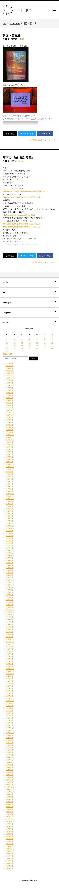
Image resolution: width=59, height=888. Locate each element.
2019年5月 (9, 481)
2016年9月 (9, 558)
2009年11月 (10, 760)
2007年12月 (10, 816)
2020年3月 (9, 457)
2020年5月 (9, 452)
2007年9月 (9, 824)
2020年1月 (9, 462)
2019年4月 (9, 484)
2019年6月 (9, 479)
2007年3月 (9, 839)
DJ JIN (22, 39)
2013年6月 (9, 654)
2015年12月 (10, 580)
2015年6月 (9, 595)
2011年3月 (9, 720)
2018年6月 (9, 508)
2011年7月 (9, 710)
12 (31, 23)
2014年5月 (9, 627)
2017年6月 (9, 536)
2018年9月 (9, 501)
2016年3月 (9, 572)
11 (14, 342)
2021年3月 (9, 427)
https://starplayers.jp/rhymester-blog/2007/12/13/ (21, 224)
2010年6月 (9, 743)
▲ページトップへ (50, 140)
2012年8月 (9, 678)
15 (45, 342)
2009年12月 (10, 757)
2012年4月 (9, 688)
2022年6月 (9, 395)
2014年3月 (9, 632)
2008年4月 (9, 807)
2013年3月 (9, 661)
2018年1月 (9, 521)
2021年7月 (9, 420)
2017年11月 (10, 526)
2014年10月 (10, 614)
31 (7, 351)
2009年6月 (9, 772)
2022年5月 (9, 398)
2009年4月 (9, 777)
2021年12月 (10, 410)
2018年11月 (10, 496)
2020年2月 (9, 459)
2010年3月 (9, 750)
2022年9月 (9, 388)
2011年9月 (9, 706)
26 (22, 348)
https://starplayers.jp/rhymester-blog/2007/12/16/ (21, 227)
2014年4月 (9, 629)
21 (37, 345)
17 (7, 345)
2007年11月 (10, 819)
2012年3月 (9, 691)
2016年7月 (9, 563)
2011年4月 (9, 718)
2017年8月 (9, 533)
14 (37, 342)
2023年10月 (10, 378)
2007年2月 (9, 841)
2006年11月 (10, 848)
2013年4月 (9, 659)
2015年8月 (9, 590)
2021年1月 (9, 432)
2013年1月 (9, 666)
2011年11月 (10, 701)
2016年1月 (9, 577)
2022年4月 (9, 400)
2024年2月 (9, 368)
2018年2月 (9, 518)
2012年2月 (9, 693)
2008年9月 (9, 794)
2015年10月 (10, 585)
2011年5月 (9, 715)
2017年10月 (10, 528)
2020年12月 (10, 435)
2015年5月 (9, 597)
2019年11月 (10, 467)
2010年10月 (10, 733)
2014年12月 (10, 609)
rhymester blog (15, 23)
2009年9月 (9, 765)
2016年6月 (9, 565)
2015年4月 (9, 600)
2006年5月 (9, 863)
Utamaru (21, 161)
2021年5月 (9, 422)
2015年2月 (9, 605)
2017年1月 (9, 548)
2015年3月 (9, 602)
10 (7, 342)
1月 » (10, 354)
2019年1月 (9, 491)
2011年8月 (9, 708)
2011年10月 (10, 703)
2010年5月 (9, 745)
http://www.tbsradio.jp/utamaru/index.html (19, 215)
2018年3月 (9, 516)
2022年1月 (9, 407)
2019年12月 (10, 464)
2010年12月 (10, 728)
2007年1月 (9, 844)
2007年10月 (10, 821)
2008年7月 (9, 799)
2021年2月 (9, 430)
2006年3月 (9, 868)
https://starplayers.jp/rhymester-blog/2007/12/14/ (21, 197)
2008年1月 (9, 814)
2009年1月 (9, 784)
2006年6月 (9, 861)
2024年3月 (9, 366)
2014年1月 (9, 637)
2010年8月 (9, 738)
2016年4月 (9, 570)
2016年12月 (10, 550)
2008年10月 (10, 792)
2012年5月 (9, 686)
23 (52, 345)
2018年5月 (9, 511)
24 (7, 348)
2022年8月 (9, 390)
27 (29, 348)
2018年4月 (9, 513)
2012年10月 (10, 674)
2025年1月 (9, 363)
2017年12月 (10, 523)
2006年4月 (9, 866)
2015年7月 (9, 592)
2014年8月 (9, 619)
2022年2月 (9, 405)
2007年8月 (9, 826)
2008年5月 (9, 804)
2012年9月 (9, 676)
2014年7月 (9, 622)
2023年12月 (10, 373)
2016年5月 (9, 568)
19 (22, 345)
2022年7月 (9, 393)
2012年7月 (9, 681)
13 (29, 342)
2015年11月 (10, 582)
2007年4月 (9, 836)
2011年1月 (9, 725)
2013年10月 (10, 644)
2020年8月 (9, 444)
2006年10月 (10, 851)
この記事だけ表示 (36, 140)
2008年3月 (9, 809)
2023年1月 (9, 383)
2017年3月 (9, 543)
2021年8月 (9, 417)
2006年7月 (9, 858)
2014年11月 (10, 612)
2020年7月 (9, 447)
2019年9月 (9, 471)
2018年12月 (10, 494)
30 (52, 348)
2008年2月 (9, 811)
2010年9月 (9, 735)
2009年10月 (10, 762)
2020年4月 (9, 454)
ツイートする (28, 134)
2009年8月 (9, 767)
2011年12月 (10, 698)
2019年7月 (9, 476)
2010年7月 (9, 740)
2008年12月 (10, 787)
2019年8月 (9, 474)
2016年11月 (10, 553)
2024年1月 (9, 370)
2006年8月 (9, 856)
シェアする (46, 134)
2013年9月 (9, 646)
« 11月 (5, 354)
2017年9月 (9, 531)
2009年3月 (9, 779)
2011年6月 (9, 713)
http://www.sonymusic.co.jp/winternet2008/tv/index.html (24, 191)
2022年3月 (9, 402)
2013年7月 (9, 651)
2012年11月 (10, 671)
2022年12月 (10, 385)
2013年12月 (10, 639)
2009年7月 (9, 770)
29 (45, 348)
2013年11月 (10, 641)
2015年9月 (9, 587)
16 (52, 342)
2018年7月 (9, 506)
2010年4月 (9, 747)
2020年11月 (10, 437)
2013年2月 (9, 664)
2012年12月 (10, 669)
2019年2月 (9, 489)
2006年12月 (10, 846)
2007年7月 (9, 829)
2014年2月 (9, 634)
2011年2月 (9, 723)
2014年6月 (9, 624)
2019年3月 (9, 486)
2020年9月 (9, 442)
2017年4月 (9, 540)
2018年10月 (10, 499)
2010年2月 (9, 752)
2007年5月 (9, 834)
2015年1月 (9, 607)
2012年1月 (9, 696)
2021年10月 (10, 415)
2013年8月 (9, 649)
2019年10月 (10, 469)
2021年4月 (9, 425)
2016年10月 (10, 555)
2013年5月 (9, 656)
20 (29, 345)
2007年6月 (9, 831)
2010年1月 (9, 755)
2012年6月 (9, 683)
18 (14, 345)
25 (14, 348)
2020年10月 (10, 439)
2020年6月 (9, 449)
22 (45, 345)
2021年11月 (10, 412)
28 (37, 348)
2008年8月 (9, 797)
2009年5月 (9, 775)
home (4, 23)
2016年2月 (9, 575)
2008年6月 (9, 802)
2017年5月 (9, 538)
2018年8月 (9, 504)
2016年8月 (9, 560)
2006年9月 (9, 853)
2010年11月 (10, 730)
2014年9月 (9, 617)
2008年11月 (10, 789)
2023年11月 (10, 375)
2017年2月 (9, 545)
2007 (25, 23)
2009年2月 (9, 782)
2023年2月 (9, 380)
